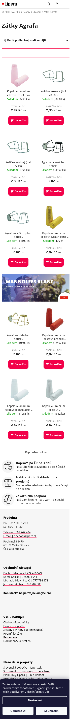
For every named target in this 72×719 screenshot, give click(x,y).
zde (47, 692)
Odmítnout (17, 711)
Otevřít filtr (14, 53)
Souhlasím (51, 711)
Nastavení (35, 700)
